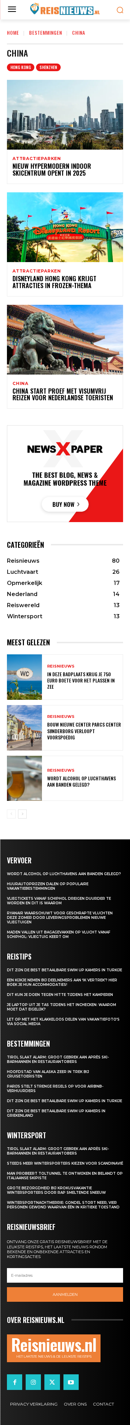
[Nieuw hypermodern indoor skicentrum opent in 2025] (65, 115)
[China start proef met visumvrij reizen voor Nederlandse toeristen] (65, 340)
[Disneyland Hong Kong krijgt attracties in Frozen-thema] (65, 227)
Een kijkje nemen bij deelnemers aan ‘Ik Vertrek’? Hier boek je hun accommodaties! (62, 982)
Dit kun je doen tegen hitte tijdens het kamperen (60, 994)
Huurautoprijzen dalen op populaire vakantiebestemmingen (47, 886)
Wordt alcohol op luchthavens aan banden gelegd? (81, 781)
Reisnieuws (61, 666)
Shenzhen (48, 67)
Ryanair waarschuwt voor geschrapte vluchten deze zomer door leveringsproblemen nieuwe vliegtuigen (60, 917)
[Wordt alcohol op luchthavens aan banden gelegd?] (24, 778)
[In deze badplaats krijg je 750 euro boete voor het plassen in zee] (24, 677)
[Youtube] (71, 1382)
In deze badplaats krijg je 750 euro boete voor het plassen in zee (81, 680)
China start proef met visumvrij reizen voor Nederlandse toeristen (62, 394)
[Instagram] (33, 1382)
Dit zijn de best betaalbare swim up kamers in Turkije (64, 970)
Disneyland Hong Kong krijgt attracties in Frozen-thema (54, 282)
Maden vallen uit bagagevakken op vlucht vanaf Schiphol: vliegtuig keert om (58, 934)
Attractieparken (36, 159)
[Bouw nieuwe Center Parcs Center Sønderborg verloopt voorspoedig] (24, 728)
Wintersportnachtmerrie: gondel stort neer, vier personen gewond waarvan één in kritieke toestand (63, 1204)
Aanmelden (65, 1294)
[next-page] (22, 814)
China (20, 384)
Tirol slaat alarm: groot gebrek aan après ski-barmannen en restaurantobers (58, 1059)
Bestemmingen (45, 32)
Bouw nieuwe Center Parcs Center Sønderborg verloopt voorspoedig (84, 730)
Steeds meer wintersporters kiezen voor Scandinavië (65, 1163)
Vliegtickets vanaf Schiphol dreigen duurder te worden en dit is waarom (59, 900)
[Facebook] (14, 1382)
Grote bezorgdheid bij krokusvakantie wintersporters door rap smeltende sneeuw (56, 1190)
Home (13, 32)
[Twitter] (52, 1382)
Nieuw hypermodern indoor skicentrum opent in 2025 (51, 169)
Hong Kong (20, 67)
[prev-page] (11, 814)
